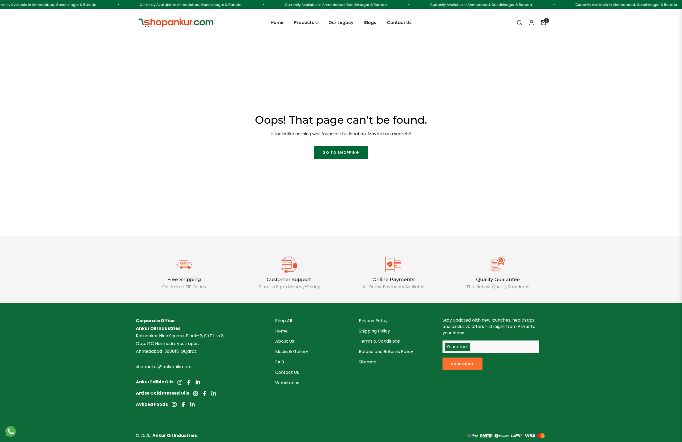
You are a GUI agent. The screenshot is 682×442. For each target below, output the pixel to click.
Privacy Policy (373, 321)
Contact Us (287, 372)
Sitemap (367, 362)
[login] (531, 23)
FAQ (279, 362)
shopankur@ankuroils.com (164, 367)
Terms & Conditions (379, 341)
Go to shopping (341, 152)
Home (281, 331)
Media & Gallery (291, 351)
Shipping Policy (374, 331)
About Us (284, 341)
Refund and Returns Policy (386, 351)
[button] (519, 22)
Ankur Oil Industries (174, 435)
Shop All (283, 321)
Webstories (287, 383)
